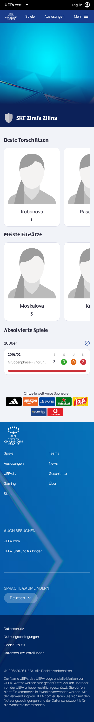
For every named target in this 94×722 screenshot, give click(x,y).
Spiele (8, 453)
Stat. (8, 493)
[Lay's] (80, 401)
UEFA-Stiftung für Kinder (23, 551)
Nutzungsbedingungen (21, 636)
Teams (54, 453)
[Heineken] (64, 401)
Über (52, 483)
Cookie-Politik (14, 645)
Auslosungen (14, 463)
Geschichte (58, 473)
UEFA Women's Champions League (11, 16)
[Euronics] (39, 412)
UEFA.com (12, 541)
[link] (30, 16)
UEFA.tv (10, 473)
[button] (80, 16)
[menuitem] (31, 16)
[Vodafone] (55, 412)
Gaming (10, 483)
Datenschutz (14, 628)
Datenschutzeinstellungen (24, 652)
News (53, 463)
